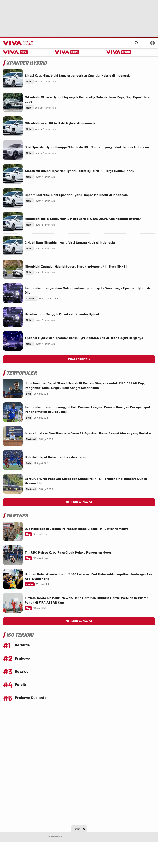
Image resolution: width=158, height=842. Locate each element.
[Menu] (144, 43)
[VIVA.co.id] (17, 43)
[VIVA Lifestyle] (67, 52)
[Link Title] (13, 78)
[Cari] (137, 43)
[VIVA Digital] (15, 52)
